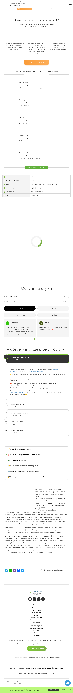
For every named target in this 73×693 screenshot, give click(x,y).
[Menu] (70, 3)
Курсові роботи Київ (45, 663)
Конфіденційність (36, 628)
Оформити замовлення (25, 9)
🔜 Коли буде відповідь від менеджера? (23, 471)
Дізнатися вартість (36, 62)
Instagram (14, 392)
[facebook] (39, 599)
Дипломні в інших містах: (19, 668)
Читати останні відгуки (36, 167)
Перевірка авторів (36, 620)
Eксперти (36, 635)
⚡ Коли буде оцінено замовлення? (22, 449)
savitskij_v (48, 322)
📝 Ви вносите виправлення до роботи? (24, 466)
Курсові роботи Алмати (29, 663)
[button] (32, 339)
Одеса (38, 658)
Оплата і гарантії (36, 626)
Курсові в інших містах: (19, 658)
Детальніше (64, 689)
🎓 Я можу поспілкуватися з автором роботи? (26, 477)
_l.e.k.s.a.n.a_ (15, 322)
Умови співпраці (36, 613)
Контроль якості (36, 617)
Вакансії (36, 633)
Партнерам (36, 630)
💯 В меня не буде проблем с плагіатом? (24, 455)
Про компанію (37, 608)
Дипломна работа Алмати (28, 673)
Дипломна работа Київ (46, 673)
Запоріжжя (31, 658)
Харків (42, 658)
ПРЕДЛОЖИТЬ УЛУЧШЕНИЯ (36, 648)
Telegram (22, 392)
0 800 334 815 (37, 592)
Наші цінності (36, 610)
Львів (47, 658)
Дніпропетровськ (56, 658)
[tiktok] (34, 599)
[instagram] (43, 599)
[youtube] (30, 599)
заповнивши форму (37, 371)
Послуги (37, 615)
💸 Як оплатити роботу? (17, 460)
